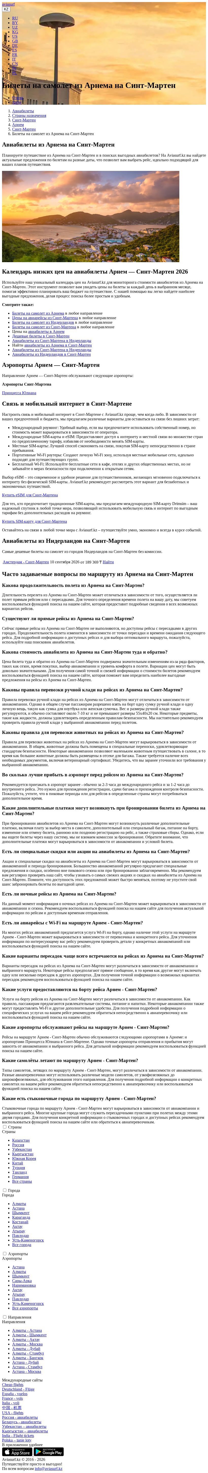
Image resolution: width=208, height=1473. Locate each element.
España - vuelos (14, 1394)
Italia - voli (10, 1403)
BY (15, 23)
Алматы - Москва (27, 1344)
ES (14, 50)
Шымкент (20, 1213)
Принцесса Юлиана (19, 393)
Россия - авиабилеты (20, 1417)
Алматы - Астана (27, 1330)
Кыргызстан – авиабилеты (25, 1431)
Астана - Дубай (25, 1362)
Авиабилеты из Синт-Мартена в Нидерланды (51, 340)
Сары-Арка (22, 1281)
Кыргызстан (22, 1154)
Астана (18, 1208)
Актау (17, 1226)
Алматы (19, 1203)
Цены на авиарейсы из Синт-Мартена (45, 318)
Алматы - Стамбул (28, 1353)
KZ (6, 9)
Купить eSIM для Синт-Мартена (30, 495)
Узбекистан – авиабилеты (24, 1426)
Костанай (20, 1222)
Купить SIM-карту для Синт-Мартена (34, 521)
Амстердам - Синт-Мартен (26, 562)
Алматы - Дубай (26, 1348)
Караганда (21, 1217)
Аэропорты (18, 1254)
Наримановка (24, 1285)
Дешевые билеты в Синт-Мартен (41, 336)
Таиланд (19, 1172)
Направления (19, 1317)
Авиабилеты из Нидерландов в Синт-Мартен (51, 354)
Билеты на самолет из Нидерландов (43, 322)
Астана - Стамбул (27, 1367)
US (15, 36)
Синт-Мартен (24, 120)
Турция (18, 1167)
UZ (15, 27)
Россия (18, 1145)
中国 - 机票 (12, 1408)
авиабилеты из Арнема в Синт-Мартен (58, 345)
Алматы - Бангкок (27, 1358)
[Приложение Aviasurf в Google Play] (48, 1455)
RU (15, 18)
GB (15, 41)
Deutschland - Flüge (18, 1389)
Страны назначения (29, 115)
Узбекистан (22, 1149)
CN (15, 64)
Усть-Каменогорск (28, 1240)
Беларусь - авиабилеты (21, 1422)
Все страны (22, 1181)
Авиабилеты (23, 111)
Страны (15, 1127)
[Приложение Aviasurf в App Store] (17, 1455)
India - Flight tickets (18, 1435)
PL (14, 73)
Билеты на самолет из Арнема (38, 313)
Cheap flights (12, 1384)
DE (15, 45)
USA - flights (12, 1413)
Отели (17, 98)
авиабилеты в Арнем (46, 331)
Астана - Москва (26, 1371)
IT (14, 59)
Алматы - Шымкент (29, 1335)
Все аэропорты (25, 1308)
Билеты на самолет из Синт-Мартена (44, 327)
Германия (20, 1177)
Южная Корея (24, 1158)
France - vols (12, 1398)
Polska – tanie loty (16, 1440)
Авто (16, 102)
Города (14, 1190)
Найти (108, 562)
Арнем (18, 124)
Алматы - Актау (26, 1339)
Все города (21, 1245)
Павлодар (20, 1235)
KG (15, 32)
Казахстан (21, 1140)
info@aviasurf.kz (48, 1468)
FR (14, 54)
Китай (17, 1163)
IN (14, 68)
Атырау (18, 1231)
